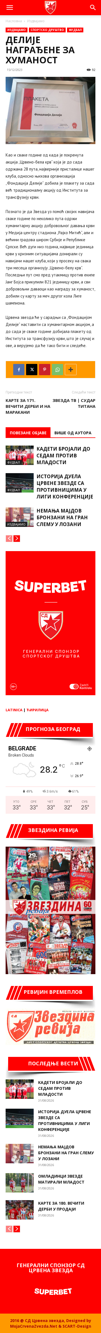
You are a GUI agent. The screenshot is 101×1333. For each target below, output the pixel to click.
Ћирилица (37, 709)
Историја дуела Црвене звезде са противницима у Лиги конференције (64, 486)
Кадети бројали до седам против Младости (63, 456)
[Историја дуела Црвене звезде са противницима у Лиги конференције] (20, 483)
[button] (10, 7)
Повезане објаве (28, 432)
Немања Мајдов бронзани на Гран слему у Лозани (62, 517)
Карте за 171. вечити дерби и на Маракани (28, 406)
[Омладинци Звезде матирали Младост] (20, 1183)
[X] (31, 369)
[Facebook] (18, 369)
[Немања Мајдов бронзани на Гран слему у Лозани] (20, 517)
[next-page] (16, 538)
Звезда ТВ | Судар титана (73, 403)
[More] (71, 369)
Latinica (14, 709)
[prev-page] (9, 538)
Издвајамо (36, 21)
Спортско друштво (47, 30)
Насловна (14, 21)
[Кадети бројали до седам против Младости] (20, 455)
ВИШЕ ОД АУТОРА (72, 432)
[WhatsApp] (57, 369)
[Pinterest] (44, 369)
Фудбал (75, 30)
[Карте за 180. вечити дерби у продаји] (20, 1210)
